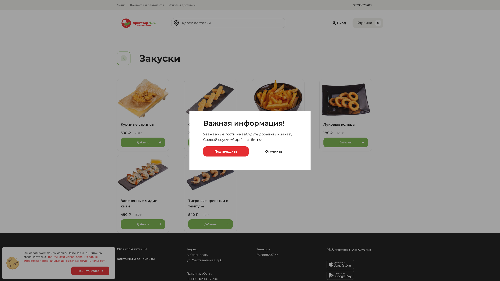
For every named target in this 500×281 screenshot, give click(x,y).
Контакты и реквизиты (147, 5)
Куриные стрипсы (137, 124)
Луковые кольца (339, 124)
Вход (341, 23)
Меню (121, 5)
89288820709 (362, 5)
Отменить (273, 151)
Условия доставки (182, 5)
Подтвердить (226, 151)
